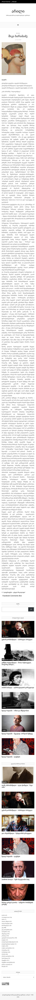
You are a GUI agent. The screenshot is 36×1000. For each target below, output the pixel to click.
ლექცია (4, 940)
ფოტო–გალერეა (6, 964)
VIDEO (3, 919)
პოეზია (3, 946)
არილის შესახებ (6, 1)
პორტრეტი (4, 952)
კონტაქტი (14, 1)
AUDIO (3, 915)
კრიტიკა (4, 935)
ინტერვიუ (4, 933)
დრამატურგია (5, 925)
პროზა (18, 33)
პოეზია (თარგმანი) (7, 948)
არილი (18, 11)
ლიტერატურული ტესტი (8, 944)
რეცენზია (4, 960)
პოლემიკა (4, 950)
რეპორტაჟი (5, 958)
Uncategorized (5, 917)
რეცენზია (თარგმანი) (7, 962)
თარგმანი (4, 931)
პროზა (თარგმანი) (6, 956)
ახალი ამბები (5, 921)
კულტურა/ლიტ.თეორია (8, 938)
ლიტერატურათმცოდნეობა (9, 942)
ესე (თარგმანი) (6, 929)
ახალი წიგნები (6, 923)
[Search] (31, 609)
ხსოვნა (3, 966)
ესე (2, 927)
